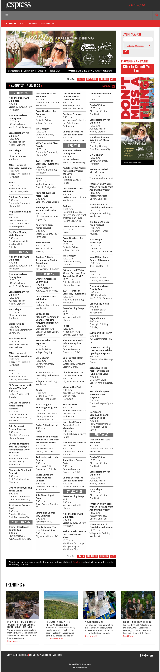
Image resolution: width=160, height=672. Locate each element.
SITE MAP (52, 655)
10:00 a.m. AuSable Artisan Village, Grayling (19, 138)
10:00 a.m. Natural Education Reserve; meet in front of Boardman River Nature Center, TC (74, 213)
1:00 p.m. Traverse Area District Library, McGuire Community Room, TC (47, 412)
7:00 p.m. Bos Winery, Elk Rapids (47, 263)
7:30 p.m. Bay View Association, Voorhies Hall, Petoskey (20, 239)
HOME (60, 655)
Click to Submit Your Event (138, 69)
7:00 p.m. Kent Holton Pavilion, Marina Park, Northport (73, 392)
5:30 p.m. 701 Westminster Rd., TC (101, 337)
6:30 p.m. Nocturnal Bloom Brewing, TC (44, 247)
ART (54, 23)
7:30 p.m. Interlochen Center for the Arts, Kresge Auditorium (74, 120)
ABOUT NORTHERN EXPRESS (17, 655)
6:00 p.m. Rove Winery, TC (45, 517)
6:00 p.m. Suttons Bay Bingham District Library (74, 362)
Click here (77, 562)
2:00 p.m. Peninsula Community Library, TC (20, 201)
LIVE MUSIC (32, 23)
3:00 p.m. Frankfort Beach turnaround (99, 308)
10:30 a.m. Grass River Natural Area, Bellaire (19, 343)
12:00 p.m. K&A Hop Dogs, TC (99, 261)
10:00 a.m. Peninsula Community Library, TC (20, 328)
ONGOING (45, 23)
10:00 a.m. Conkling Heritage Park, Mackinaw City (100, 143)
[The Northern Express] (18, 5)
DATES (22, 23)
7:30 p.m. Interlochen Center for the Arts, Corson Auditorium (74, 410)
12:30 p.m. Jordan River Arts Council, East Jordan (19, 187)
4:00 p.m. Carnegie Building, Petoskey (99, 323)
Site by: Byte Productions (80, 668)
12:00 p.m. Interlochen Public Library (73, 314)
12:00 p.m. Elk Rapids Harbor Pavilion (99, 227)
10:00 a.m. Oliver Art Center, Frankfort (18, 155)
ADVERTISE (44, 655)
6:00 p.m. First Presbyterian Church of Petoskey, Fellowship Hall (20, 219)
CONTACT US (34, 655)
